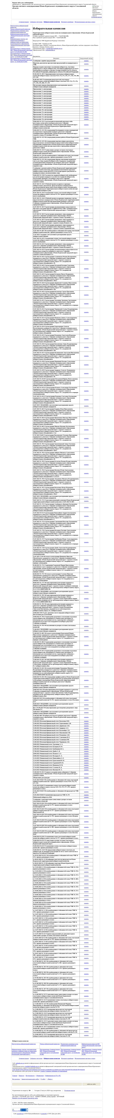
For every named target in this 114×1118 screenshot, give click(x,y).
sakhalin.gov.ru (20, 1063)
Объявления (40, 1075)
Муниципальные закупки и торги (85, 22)
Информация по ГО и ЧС (53, 1075)
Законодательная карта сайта (30, 1079)
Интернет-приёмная (67, 22)
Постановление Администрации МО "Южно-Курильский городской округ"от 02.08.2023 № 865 (21, 50)
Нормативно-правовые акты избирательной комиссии (69, 1044)
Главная (14, 1075)
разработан (20, 1113)
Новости (21, 1075)
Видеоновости (30, 1075)
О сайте (43, 1079)
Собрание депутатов (36, 22)
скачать (86, 60)
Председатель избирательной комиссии (24, 1044)
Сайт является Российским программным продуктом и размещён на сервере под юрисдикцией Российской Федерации (48, 1069)
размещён (44, 1113)
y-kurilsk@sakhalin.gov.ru (31, 1066)
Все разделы (16, 1079)
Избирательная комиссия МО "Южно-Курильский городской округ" (20, 35)
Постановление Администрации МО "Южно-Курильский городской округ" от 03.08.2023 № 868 (21, 55)
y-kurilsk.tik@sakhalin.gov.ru (54, 48)
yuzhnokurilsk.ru (50, 50)
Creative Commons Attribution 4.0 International (53, 1071)
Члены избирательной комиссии (20, 29)
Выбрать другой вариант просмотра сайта (25, 1098)
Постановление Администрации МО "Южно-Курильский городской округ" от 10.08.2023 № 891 (21, 60)
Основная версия (96, 17)
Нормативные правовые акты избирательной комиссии (20, 31)
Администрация (24, 22)
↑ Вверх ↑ (50, 1079)
